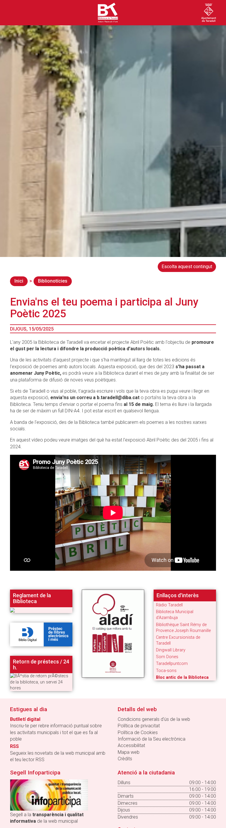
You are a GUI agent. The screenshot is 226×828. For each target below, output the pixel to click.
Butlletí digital (25, 719)
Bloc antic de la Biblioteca (182, 677)
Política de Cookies (138, 732)
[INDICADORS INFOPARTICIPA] (49, 794)
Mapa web (128, 752)
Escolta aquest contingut (187, 266)
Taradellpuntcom (172, 663)
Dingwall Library (170, 650)
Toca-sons (166, 670)
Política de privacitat (139, 726)
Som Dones (167, 656)
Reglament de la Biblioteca (32, 598)
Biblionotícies (52, 281)
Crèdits (125, 758)
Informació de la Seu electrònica (151, 739)
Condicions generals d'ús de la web (154, 719)
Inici (18, 281)
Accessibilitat (131, 745)
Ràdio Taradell (169, 605)
